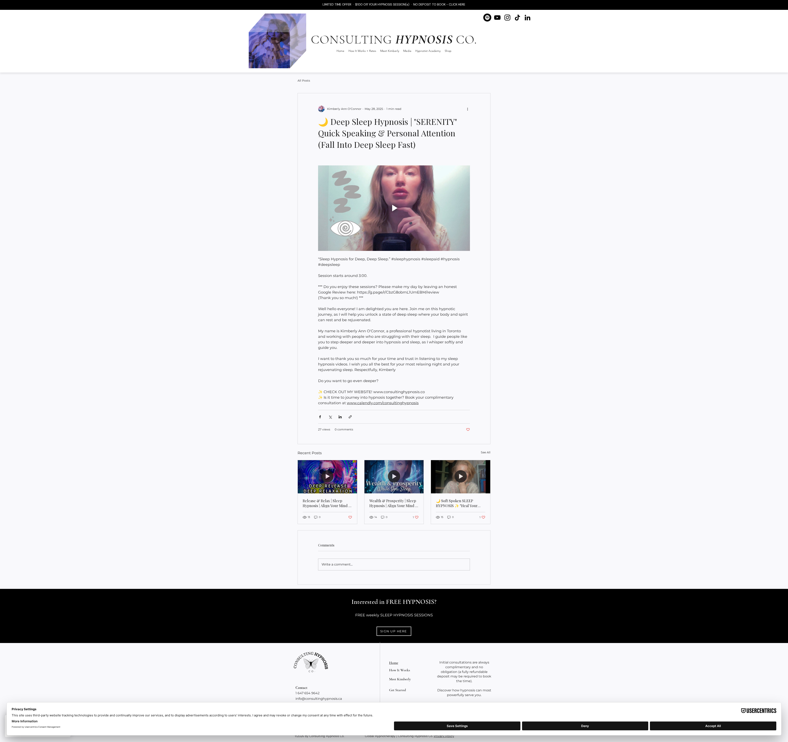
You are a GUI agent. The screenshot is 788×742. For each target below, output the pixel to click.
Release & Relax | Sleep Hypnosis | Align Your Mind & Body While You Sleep (327, 503)
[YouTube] (497, 18)
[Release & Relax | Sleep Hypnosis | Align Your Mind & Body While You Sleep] (327, 476)
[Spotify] (487, 18)
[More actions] (467, 108)
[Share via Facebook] (320, 417)
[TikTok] (517, 18)
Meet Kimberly (400, 679)
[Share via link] (350, 417)
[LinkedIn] (527, 18)
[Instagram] (507, 18)
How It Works (399, 670)
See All (485, 452)
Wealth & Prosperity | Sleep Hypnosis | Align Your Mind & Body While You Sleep (393, 503)
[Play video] (394, 208)
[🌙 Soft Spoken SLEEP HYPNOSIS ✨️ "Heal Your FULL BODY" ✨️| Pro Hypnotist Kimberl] (460, 476)
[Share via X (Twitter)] (330, 417)
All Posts (304, 80)
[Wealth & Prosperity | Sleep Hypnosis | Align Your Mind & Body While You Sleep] (394, 476)
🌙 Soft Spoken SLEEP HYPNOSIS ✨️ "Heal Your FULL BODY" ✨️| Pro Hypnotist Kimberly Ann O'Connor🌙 (457, 503)
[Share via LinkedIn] (340, 417)
